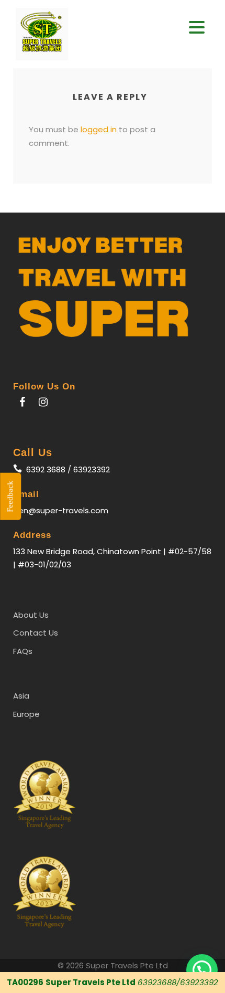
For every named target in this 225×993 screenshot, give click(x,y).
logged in (99, 129)
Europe (26, 714)
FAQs (22, 651)
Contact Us (35, 632)
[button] (196, 27)
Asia (21, 695)
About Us (31, 614)
